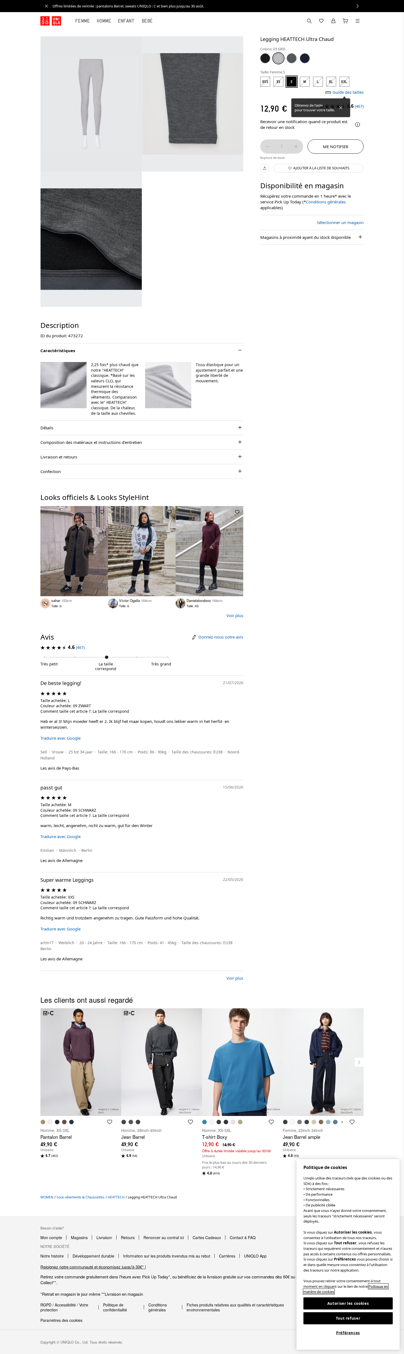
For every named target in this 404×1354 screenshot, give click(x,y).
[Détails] (358, 124)
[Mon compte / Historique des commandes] (333, 21)
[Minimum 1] (267, 146)
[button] (63, 385)
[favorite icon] (110, 1122)
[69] (305, 58)
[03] (278, 58)
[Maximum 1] (296, 146)
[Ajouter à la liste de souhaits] (102, 512)
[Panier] (345, 21)
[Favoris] (321, 21)
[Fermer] (341, 108)
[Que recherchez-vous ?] (309, 21)
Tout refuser (348, 1318)
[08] (292, 58)
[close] (46, 6)
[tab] (82, 21)
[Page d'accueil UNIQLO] (50, 21)
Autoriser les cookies (348, 1303)
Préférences (348, 1332)
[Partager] (264, 168)
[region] (348, 1254)
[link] (208, 6)
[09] (265, 58)
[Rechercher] (358, 21)
